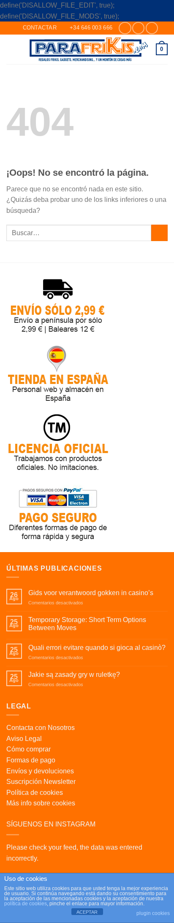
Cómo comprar (28, 749)
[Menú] (11, 49)
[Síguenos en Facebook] (125, 28)
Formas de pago (30, 760)
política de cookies (25, 904)
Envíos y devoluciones (40, 771)
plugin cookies (153, 913)
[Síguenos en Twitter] (152, 28)
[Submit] (159, 233)
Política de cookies (34, 792)
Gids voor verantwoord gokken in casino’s (90, 592)
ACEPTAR (87, 912)
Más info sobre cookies (40, 803)
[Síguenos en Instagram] (138, 28)
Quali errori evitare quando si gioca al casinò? (97, 647)
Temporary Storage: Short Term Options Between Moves (87, 623)
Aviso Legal (24, 738)
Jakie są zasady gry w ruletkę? (74, 674)
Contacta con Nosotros (40, 727)
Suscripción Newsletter (41, 781)
